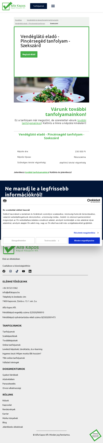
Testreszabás (50, 240)
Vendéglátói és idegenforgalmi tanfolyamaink (42, 20)
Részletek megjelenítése (84, 233)
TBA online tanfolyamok (14, 358)
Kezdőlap (18, 20)
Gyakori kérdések (10, 375)
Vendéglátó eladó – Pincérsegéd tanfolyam (30, 23)
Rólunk (6, 400)
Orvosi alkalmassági (12, 388)
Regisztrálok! (28, 54)
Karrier (6, 414)
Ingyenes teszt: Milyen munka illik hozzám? (22, 353)
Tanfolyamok (9, 332)
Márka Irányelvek (10, 418)
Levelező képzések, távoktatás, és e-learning (22, 349)
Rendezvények (9, 409)
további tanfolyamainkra (37, 172)
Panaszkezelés (9, 384)
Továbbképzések (10, 340)
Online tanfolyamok (11, 345)
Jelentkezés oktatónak (13, 427)
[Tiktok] (17, 271)
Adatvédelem (9, 379)
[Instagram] (10, 271)
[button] (53, 6)
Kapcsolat (7, 405)
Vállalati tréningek (11, 362)
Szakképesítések (10, 336)
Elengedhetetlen (19, 240)
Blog (5, 422)
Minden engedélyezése (84, 240)
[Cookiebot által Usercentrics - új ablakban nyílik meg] (89, 201)
